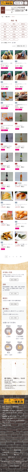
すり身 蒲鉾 (14, 29)
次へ (21, 256)
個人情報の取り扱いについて (7, 462)
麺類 (5, 29)
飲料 (23, 31)
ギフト (14, 39)
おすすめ (5, 39)
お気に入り (5, 454)
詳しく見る (14, 280)
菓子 (14, 31)
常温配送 (23, 34)
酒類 (5, 34)
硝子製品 (14, 34)
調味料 (5, 31)
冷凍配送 (14, 36)
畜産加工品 (23, 23)
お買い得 (23, 36)
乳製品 (23, 26)
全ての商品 (4, 42)
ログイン (16, 452)
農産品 (14, 23)
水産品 (5, 23)
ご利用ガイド (5, 452)
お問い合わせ (11, 457)
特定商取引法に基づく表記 (21, 462)
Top (2, 16)
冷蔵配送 (5, 36)
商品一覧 (7, 16)
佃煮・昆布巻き (14, 26)
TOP (3, 450)
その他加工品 (23, 29)
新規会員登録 (17, 450)
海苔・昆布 (5, 26)
